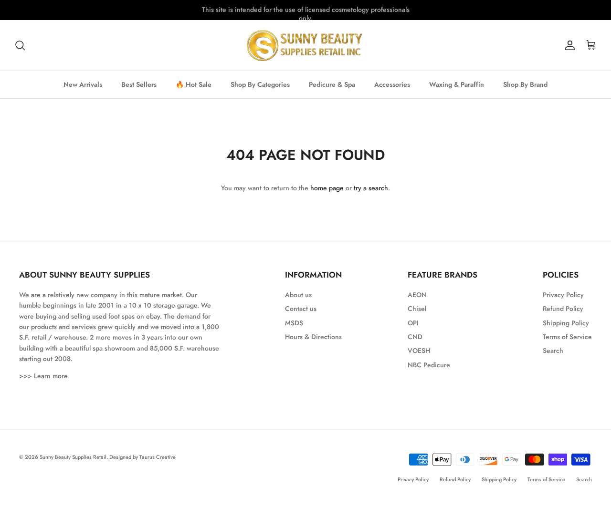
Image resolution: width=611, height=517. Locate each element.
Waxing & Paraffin (456, 84)
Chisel (417, 308)
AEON (417, 295)
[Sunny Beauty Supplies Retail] (305, 45)
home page (327, 188)
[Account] (568, 45)
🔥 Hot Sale (193, 84)
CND (415, 336)
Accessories (392, 84)
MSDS (294, 323)
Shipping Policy (566, 323)
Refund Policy (563, 308)
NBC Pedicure (429, 365)
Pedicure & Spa (332, 84)
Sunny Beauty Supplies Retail (73, 457)
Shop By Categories (260, 84)
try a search (371, 188)
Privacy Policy (563, 295)
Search (553, 350)
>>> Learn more (43, 376)
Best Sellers (139, 84)
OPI (413, 323)
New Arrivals (82, 84)
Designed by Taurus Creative (142, 457)
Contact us (300, 308)
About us (298, 295)
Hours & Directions (313, 336)
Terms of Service (567, 336)
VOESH (419, 350)
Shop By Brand (525, 84)
